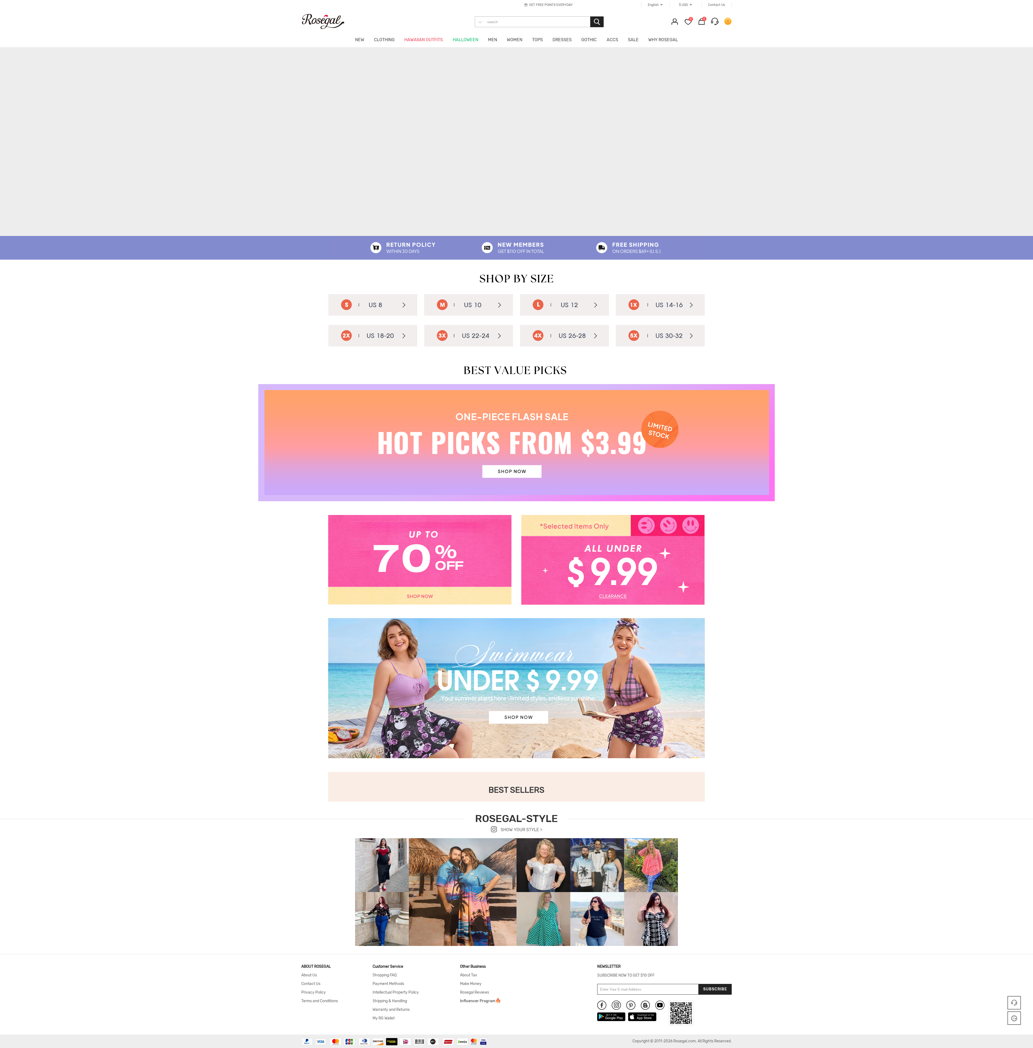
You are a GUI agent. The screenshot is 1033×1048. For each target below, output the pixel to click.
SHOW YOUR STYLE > (521, 829)
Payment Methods (388, 984)
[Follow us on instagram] (616, 1005)
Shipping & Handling (390, 1001)
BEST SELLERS (516, 790)
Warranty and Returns (391, 1010)
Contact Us (310, 984)
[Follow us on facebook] (601, 1005)
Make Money (471, 984)
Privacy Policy (313, 992)
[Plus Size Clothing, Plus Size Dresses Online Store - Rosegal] (328, 21)
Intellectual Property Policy (396, 992)
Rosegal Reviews (474, 992)
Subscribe (715, 989)
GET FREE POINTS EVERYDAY (551, 5)
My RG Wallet (384, 1018)
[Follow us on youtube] (659, 1005)
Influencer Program (478, 1001)
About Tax (468, 975)
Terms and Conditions (319, 1001)
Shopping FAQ (385, 975)
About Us (309, 975)
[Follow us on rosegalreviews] (645, 1005)
